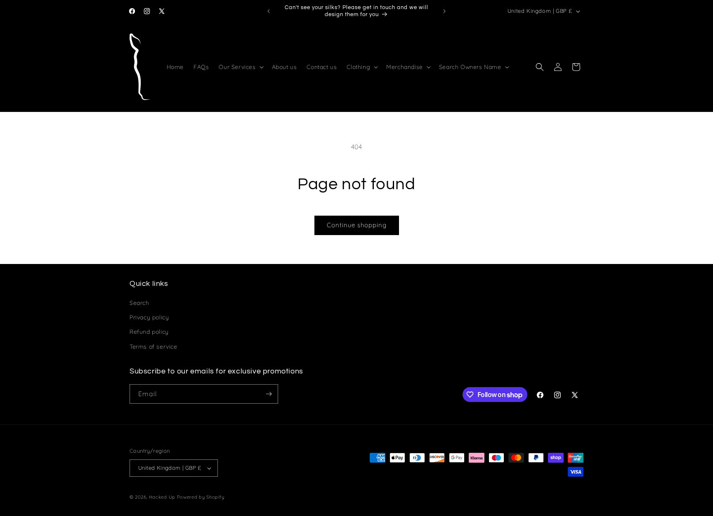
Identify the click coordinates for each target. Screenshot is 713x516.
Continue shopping (357, 225)
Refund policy (149, 331)
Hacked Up (162, 497)
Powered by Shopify (200, 497)
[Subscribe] (269, 394)
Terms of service (153, 346)
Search (139, 303)
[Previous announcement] (269, 11)
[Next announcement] (444, 11)
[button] (240, 67)
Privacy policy (149, 317)
